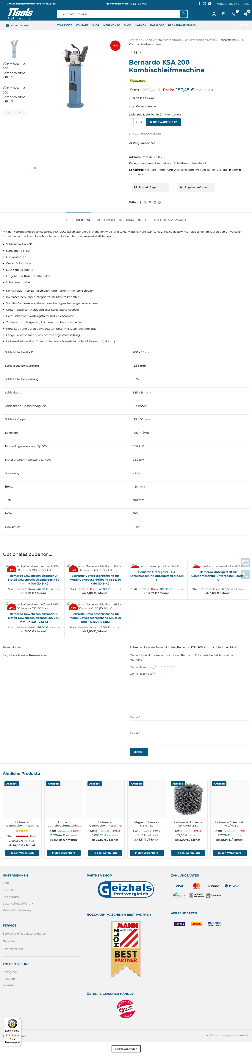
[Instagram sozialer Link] (204, 4)
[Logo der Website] (21, 13)
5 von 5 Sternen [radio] (173, 667)
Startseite (135, 40)
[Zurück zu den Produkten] (135, 52)
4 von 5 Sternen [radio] (170, 667)
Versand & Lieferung (17, 910)
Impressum (11, 897)
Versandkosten (146, 106)
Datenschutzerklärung (18, 903)
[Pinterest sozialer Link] (154, 202)
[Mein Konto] (214, 14)
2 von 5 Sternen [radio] (164, 667)
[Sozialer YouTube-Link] (210, 4)
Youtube (9, 985)
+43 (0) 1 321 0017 (137, 3)
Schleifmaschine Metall (200, 40)
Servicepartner (13, 948)
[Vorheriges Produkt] (131, 52)
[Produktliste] (224, 13)
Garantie (9, 941)
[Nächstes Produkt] (140, 52)
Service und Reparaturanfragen (24, 933)
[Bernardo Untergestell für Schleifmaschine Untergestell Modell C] (218, 566)
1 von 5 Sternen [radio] (161, 667)
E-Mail (135, 733)
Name (135, 717)
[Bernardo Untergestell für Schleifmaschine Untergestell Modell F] (157, 566)
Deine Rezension (142, 673)
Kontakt (8, 890)
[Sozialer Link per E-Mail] (150, 202)
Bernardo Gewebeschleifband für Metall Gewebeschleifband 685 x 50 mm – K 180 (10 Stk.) (95, 618)
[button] (8, 112)
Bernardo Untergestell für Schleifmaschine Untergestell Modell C (218, 576)
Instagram (10, 972)
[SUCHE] (183, 14)
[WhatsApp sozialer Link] (159, 202)
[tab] (78, 218)
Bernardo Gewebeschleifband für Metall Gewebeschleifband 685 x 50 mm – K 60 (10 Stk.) (95, 579)
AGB (6, 883)
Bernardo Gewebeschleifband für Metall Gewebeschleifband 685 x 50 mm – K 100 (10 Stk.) (34, 579)
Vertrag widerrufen (126, 1048)
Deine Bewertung (143, 667)
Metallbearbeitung (168, 40)
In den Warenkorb (163, 122)
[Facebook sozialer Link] (199, 4)
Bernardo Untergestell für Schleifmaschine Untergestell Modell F (157, 576)
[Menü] (19, 1019)
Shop (148, 40)
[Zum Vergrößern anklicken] (35, 167)
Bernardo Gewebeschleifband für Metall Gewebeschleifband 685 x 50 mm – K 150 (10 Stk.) (34, 618)
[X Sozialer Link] (145, 202)
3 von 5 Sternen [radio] (167, 667)
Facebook (9, 978)
